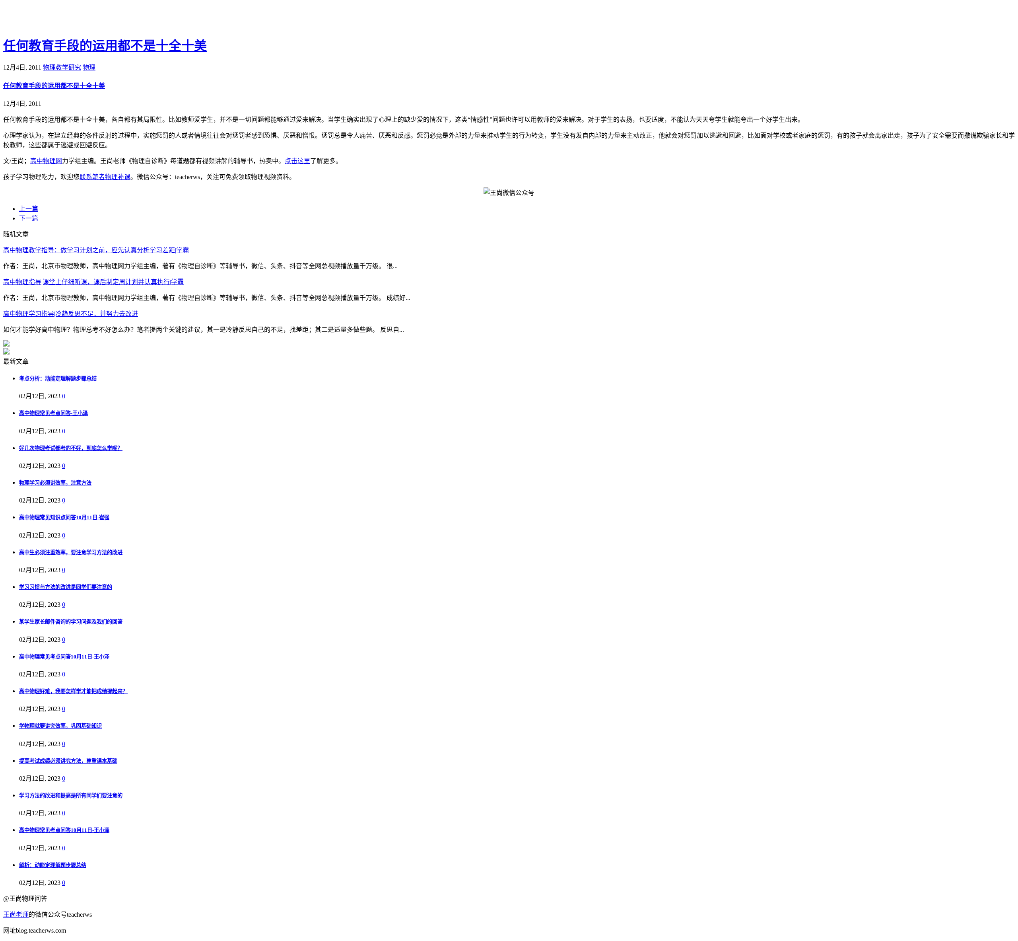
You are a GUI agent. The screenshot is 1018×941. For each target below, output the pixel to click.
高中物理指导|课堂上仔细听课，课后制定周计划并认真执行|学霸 (93, 282)
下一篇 (28, 218)
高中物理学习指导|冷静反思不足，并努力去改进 (70, 313)
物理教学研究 (62, 67)
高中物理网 (46, 161)
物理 (89, 67)
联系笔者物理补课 (105, 176)
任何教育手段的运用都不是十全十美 (105, 46)
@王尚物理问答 (47, 19)
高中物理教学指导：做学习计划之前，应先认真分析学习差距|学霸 (96, 250)
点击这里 (297, 161)
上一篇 (28, 208)
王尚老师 (16, 914)
